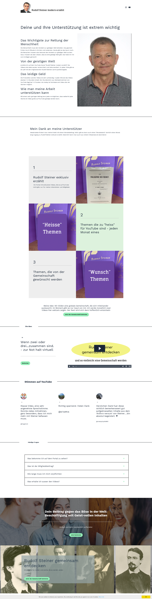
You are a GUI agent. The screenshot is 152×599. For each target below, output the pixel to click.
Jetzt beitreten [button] (76, 535)
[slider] (98, 366)
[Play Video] (69, 366)
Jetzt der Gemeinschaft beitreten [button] (76, 314)
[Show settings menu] (126, 366)
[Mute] (122, 366)
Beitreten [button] (25, 363)
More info (101, 597)
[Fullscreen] (130, 366)
